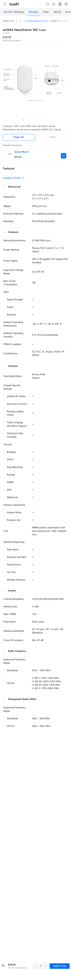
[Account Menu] (66, 4)
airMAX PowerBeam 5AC (60, 21)
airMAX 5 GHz (8, 21)
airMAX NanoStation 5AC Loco (35, 21)
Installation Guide (12, 178)
